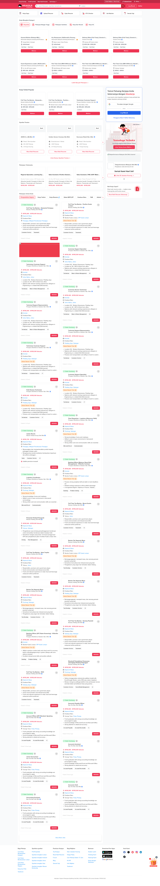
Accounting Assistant (33, 797)
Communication (36, 505)
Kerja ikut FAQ (22, 869)
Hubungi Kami (92, 857)
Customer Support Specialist (77, 249)
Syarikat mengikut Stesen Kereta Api (39, 867)
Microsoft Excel (26, 505)
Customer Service (26, 232)
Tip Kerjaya (56, 851)
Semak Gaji (56, 863)
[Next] (103, 142)
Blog (54, 860)
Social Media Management (82, 687)
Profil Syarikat (36, 851)
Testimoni (20, 871)
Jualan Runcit (30, 434)
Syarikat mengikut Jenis (39, 860)
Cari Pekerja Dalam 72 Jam (75, 857)
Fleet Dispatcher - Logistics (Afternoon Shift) (82, 418)
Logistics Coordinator (33, 477)
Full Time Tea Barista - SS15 (35, 672)
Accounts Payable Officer (76, 703)
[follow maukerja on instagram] (137, 852)
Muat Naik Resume (58, 854)
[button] (34, 41)
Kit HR (69, 860)
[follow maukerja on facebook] (124, 852)
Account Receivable (38, 740)
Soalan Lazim (92, 851)
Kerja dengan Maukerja (92, 861)
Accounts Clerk (73, 785)
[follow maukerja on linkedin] (141, 852)
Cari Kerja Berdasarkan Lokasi (23, 858)
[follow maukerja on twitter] (128, 852)
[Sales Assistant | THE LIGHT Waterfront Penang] (88, 177)
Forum (55, 857)
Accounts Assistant (74, 744)
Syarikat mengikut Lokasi (39, 854)
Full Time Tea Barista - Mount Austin (79, 503)
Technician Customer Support (35, 264)
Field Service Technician (34, 390)
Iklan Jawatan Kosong (73, 851)
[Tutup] (156, 857)
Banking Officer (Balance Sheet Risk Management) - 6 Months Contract (79, 463)
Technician (24, 288)
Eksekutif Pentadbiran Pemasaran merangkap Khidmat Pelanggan (79, 661)
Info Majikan (70, 863)
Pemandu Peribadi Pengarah (35, 518)
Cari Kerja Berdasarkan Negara (21, 864)
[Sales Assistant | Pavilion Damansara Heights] (60, 177)
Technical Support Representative (37, 305)
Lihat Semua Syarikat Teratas (59, 158)
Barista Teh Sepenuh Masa (34, 589)
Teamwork (36, 232)
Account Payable (26, 740)
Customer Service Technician (77, 289)
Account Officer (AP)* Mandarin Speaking (39, 716)
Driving (23, 540)
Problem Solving (32, 659)
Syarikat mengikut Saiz (38, 863)
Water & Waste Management (37, 288)
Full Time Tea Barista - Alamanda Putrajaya (39, 208)
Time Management (33, 540)
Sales (23, 458)
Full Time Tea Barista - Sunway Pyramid (80, 621)
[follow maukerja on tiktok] (124, 857)
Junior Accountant (32, 756)
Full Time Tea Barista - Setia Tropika (37, 552)
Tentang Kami (92, 854)
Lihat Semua (136, 124)
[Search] (123, 6)
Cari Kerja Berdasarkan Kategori (21, 853)
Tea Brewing (25, 617)
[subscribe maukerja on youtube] (132, 852)
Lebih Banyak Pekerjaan (79, 82)
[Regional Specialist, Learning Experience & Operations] (32, 177)
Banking (24, 659)
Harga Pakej (70, 854)
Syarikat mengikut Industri (39, 857)
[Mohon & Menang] (153, 862)
